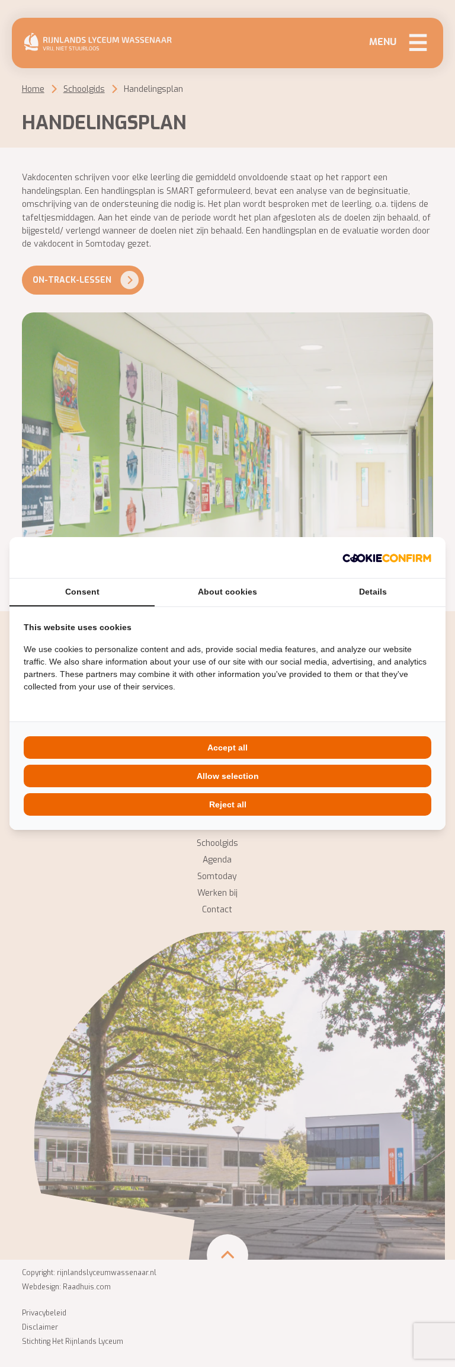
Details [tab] (373, 591)
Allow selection (228, 776)
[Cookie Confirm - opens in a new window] (386, 557)
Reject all (227, 804)
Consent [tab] (82, 591)
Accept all (227, 747)
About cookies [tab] (227, 591)
